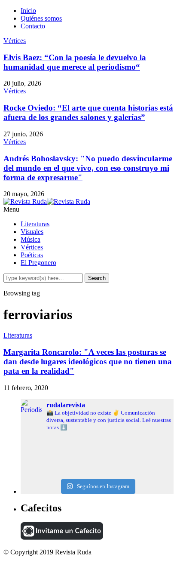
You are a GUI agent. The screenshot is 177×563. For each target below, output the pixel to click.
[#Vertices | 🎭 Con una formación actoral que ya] (97, 466)
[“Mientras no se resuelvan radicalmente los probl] (97, 459)
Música (30, 239)
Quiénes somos (41, 18)
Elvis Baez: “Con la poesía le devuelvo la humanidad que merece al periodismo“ (74, 62)
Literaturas (35, 224)
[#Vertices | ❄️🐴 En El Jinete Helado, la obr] (97, 446)
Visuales (32, 231)
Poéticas (32, 254)
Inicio (28, 10)
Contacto (33, 26)
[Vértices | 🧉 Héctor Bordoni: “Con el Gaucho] (97, 452)
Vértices (14, 40)
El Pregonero (38, 262)
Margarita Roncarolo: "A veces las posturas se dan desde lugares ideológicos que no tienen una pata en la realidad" (87, 361)
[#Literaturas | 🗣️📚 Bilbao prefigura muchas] (97, 439)
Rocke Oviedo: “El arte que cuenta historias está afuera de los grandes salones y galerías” (88, 112)
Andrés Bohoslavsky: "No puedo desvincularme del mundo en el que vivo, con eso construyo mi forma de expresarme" (87, 168)
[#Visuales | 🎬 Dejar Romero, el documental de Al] (97, 473)
